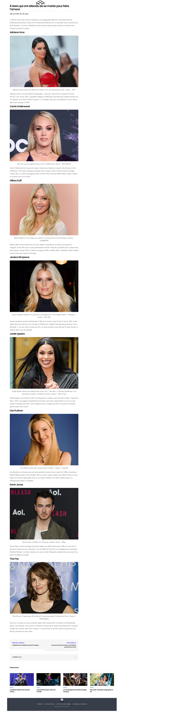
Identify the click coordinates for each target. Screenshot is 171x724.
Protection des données (64, 704)
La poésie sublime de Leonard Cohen (20, 691)
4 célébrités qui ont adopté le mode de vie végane (25, 645)
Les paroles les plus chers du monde (46, 691)
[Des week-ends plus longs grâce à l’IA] (102, 679)
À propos (39, 704)
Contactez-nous (49, 704)
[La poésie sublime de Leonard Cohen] (22, 679)
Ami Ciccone (14, 14)
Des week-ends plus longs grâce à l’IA (101, 691)
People (11, 687)
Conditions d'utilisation (80, 704)
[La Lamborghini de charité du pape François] (75, 679)
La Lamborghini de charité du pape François (75, 691)
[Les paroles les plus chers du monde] (49, 679)
